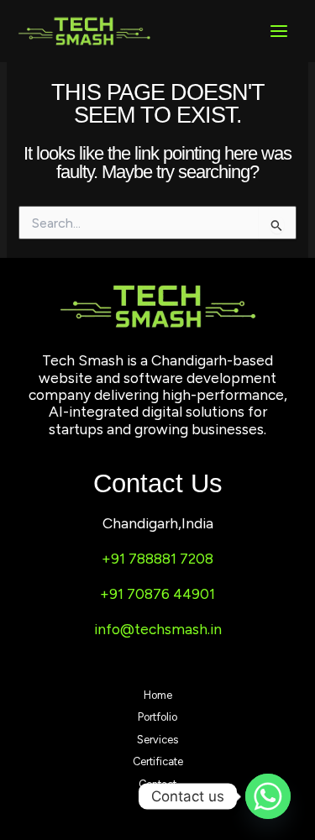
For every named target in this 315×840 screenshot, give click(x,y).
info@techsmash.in (158, 629)
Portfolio (157, 717)
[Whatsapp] (268, 796)
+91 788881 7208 (157, 558)
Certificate (158, 761)
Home (158, 695)
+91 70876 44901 (157, 593)
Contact (157, 784)
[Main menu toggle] (279, 31)
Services (157, 739)
